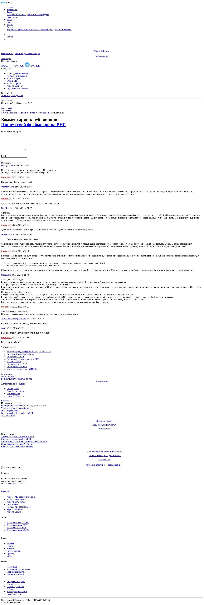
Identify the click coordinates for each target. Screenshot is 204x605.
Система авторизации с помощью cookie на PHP (24, 441)
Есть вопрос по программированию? (104, 451)
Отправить (6, 163)
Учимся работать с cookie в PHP (16, 439)
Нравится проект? (104, 421)
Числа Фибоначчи (15, 396)
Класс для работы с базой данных (17, 446)
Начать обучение (102, 56)
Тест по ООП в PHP (16, 527)
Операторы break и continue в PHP (23, 359)
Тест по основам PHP (17, 525)
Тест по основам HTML (18, 522)
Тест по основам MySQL (18, 530)
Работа (10, 24)
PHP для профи (14, 83)
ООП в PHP (12, 81)
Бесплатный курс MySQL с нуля (16, 379)
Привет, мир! (13, 388)
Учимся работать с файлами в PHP (17, 436)
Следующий (6, 110)
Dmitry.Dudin (7, 165)
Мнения (10, 548)
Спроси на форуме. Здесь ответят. (105, 455)
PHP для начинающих (17, 76)
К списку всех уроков (12, 95)
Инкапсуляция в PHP (17, 364)
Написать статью (7, 374)
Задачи (10, 12)
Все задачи (6, 400)
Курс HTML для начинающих (21, 497)
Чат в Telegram (102, 50)
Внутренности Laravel (17, 88)
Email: (4, 156)
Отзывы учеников (41, 29)
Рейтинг (11, 589)
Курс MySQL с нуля (16, 502)
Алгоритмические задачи (19, 14)
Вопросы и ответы (15, 574)
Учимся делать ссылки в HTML (22, 369)
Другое (10, 556)
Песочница (12, 17)
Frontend (11, 546)
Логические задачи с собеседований (102, 465)
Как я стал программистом (19, 29)
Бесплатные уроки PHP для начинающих (20, 53)
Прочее (10, 553)
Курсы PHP (12, 9)
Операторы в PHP (15, 356)
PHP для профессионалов (19, 507)
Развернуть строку (15, 391)
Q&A (9, 22)
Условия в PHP (14, 361)
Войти (10, 36)
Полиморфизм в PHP (17, 366)
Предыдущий (6, 108)
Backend (13, 113)
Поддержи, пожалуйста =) (104, 425)
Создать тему (105, 459)
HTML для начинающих (18, 73)
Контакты (66, 29)
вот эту (12, 483)
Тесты (9, 19)
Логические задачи (40, 14)
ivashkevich (6, 177)
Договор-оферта (14, 594)
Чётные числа (13, 393)
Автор (10, 27)
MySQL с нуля (13, 78)
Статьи (10, 7)
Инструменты (13, 551)
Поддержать (56, 29)
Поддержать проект (8, 376)
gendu (4, 328)
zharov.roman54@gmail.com (14, 318)
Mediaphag (6, 275)
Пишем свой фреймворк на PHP (34, 113)
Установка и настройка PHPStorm (17, 444)
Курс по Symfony (15, 86)
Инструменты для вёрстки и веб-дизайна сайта (29, 351)
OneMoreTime (7, 187)
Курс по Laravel (14, 512)
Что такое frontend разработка (20, 354)
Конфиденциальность (17, 591)
